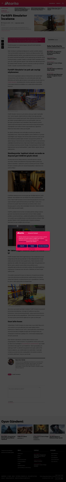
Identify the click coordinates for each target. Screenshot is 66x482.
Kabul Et (22, 246)
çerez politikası (42, 240)
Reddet (32, 246)
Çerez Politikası (31, 248)
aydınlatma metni (22, 241)
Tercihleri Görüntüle (43, 246)
